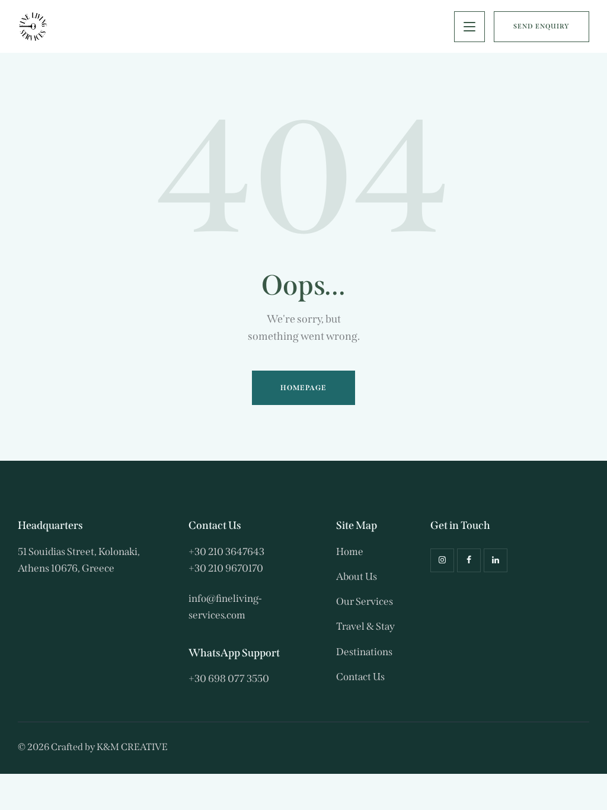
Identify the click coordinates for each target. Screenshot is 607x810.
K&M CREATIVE (132, 746)
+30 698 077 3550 (229, 678)
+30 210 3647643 (226, 552)
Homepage (303, 388)
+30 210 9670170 (226, 568)
